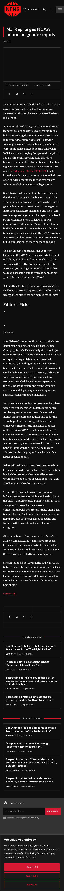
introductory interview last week (28, 171)
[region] (32, 863)
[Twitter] (16, 94)
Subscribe (52, 811)
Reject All (32, 884)
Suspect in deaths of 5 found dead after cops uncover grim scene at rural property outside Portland (31, 681)
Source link (9, 593)
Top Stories (12, 705)
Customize (32, 875)
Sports (7, 41)
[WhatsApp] (32, 94)
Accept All (32, 867)
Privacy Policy (33, 818)
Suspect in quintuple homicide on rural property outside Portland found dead (29, 698)
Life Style (10, 670)
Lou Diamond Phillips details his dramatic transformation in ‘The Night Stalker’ (31, 647)
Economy (11, 654)
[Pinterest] (24, 94)
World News (12, 689)
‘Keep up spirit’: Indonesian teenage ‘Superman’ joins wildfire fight (27, 663)
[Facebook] (9, 94)
